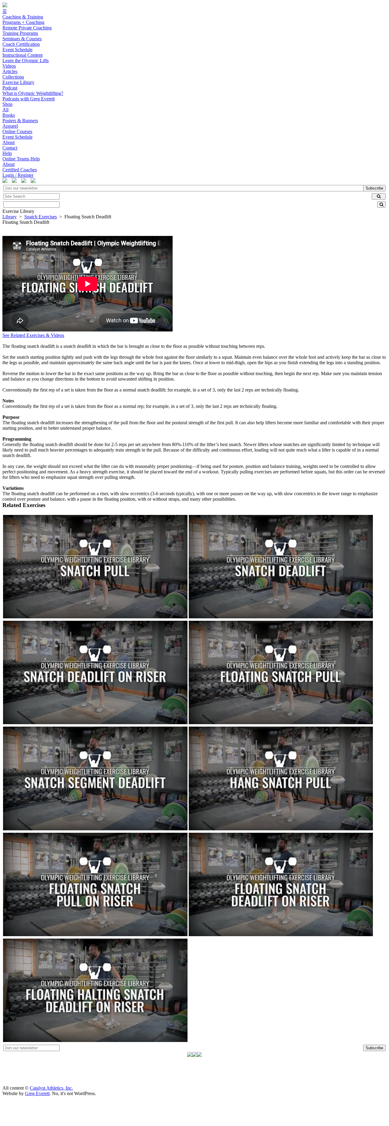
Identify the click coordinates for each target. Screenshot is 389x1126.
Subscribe (374, 188)
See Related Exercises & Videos (33, 335)
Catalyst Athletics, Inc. (51, 1088)
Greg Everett (37, 1093)
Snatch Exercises (40, 216)
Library (9, 216)
